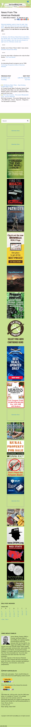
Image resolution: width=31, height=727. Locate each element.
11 (22, 611)
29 (10, 616)
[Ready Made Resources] (15, 306)
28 (6, 616)
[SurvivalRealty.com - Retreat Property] (15, 449)
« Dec (2, 619)
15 (10, 613)
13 (1, 613)
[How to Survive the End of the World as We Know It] (15, 165)
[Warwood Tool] (15, 517)
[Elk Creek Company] (15, 332)
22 (10, 614)
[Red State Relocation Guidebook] (15, 553)
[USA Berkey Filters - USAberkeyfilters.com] (15, 431)
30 (14, 616)
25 (22, 614)
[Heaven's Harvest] (15, 395)
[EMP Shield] (15, 485)
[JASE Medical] (15, 590)
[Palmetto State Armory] (15, 363)
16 (14, 613)
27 (1, 616)
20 (1, 614)
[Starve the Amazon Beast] (15, 467)
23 (14, 614)
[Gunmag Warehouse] (15, 192)
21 (6, 614)
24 (18, 614)
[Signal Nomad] (15, 279)
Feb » (7, 619)
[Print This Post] (15, 19)
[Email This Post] (16, 19)
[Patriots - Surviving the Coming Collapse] (15, 219)
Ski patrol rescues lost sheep (9, 49)
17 (18, 613)
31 (18, 616)
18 (22, 613)
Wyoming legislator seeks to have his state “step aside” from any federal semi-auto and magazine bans (14, 26)
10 (18, 611)
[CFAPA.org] (15, 535)
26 (26, 614)
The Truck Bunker (11, 57)
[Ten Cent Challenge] (15, 571)
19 (26, 613)
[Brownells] (15, 248)
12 (26, 611)
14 (6, 613)
